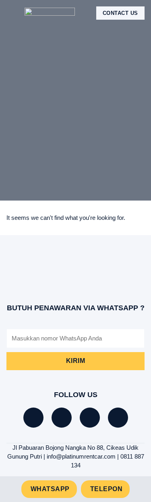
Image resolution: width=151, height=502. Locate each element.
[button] (12, 13)
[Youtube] (118, 418)
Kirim (75, 360)
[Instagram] (90, 418)
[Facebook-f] (33, 418)
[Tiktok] (62, 418)
